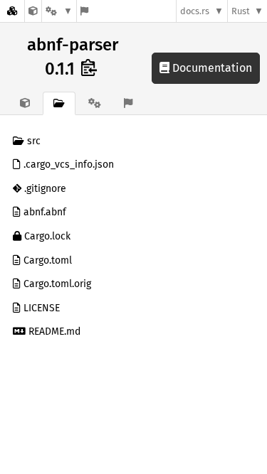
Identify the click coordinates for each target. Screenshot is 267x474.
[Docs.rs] (12, 11)
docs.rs (194, 11)
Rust (240, 11)
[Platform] (59, 11)
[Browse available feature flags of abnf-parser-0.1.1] (84, 11)
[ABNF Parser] (33, 11)
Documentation (210, 68)
